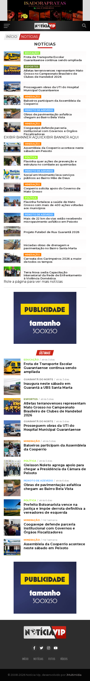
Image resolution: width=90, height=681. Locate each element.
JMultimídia (73, 674)
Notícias (29, 37)
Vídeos (64, 659)
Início (11, 37)
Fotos (51, 659)
